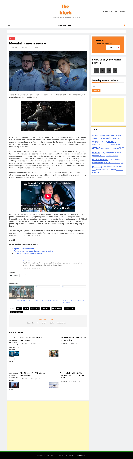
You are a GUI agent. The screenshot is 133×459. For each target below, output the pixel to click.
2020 (93, 135)
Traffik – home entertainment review (47, 300)
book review (100, 138)
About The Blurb (64, 25)
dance (109, 144)
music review (113, 163)
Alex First (14, 47)
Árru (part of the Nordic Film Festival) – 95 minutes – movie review (72, 375)
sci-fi (109, 166)
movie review (56, 308)
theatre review (109, 169)
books (108, 138)
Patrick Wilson (69, 308)
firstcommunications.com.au (32, 268)
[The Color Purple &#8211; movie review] (21, 292)
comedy (111, 141)
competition (97, 144)
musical (106, 163)
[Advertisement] (48, 425)
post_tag (97, 166)
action (19, 308)
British (119, 138)
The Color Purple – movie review (19, 300)
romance (105, 166)
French (119, 152)
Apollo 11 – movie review (24, 249)
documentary (115, 145)
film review (35, 308)
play (122, 163)
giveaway (96, 156)
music (100, 163)
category (95, 142)
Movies (12, 38)
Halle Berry (45, 308)
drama (26, 308)
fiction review (114, 148)
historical (102, 156)
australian (110, 135)
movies (111, 159)
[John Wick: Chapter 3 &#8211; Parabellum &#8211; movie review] (74, 292)
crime (105, 144)
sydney (94, 170)
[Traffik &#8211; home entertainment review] (48, 292)
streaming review (116, 166)
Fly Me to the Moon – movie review (28, 253)
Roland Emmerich (16, 312)
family (102, 148)
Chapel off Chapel (102, 142)
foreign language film (108, 152)
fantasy (107, 148)
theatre (99, 170)
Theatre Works (119, 170)
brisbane (114, 138)
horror (108, 156)
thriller (94, 173)
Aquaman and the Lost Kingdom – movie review (33, 251)
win (98, 173)
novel (118, 163)
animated (102, 135)
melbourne (114, 156)
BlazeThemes (81, 455)
